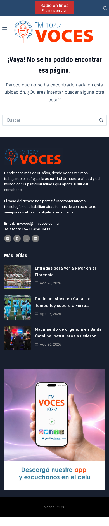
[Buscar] (105, 8)
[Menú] (4, 29)
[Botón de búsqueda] (101, 120)
